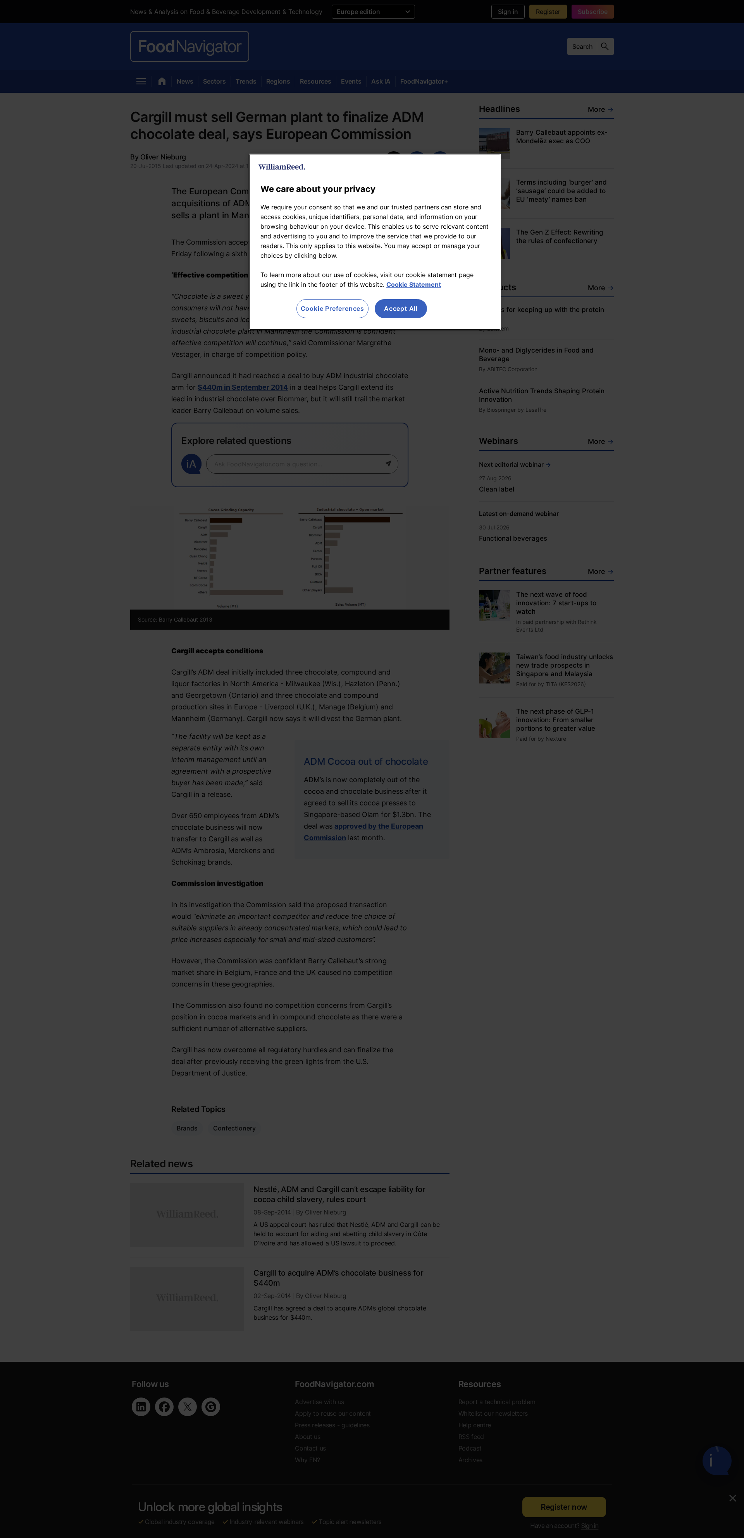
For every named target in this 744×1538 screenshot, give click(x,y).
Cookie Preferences (332, 308)
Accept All (401, 308)
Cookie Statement (413, 284)
